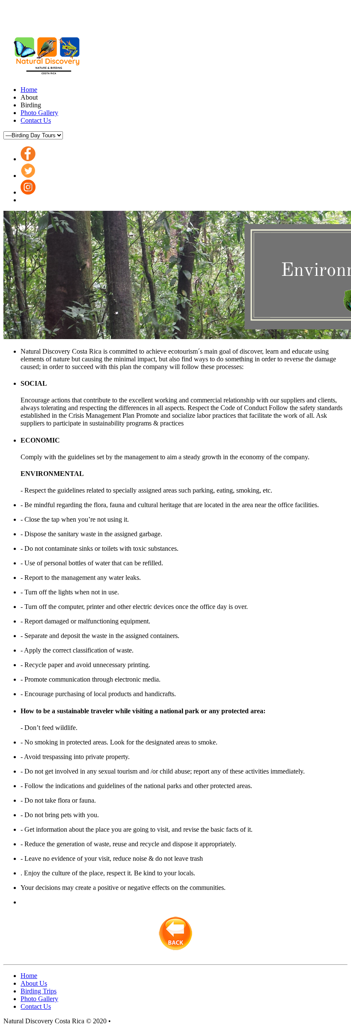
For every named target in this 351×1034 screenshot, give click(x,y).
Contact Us (36, 120)
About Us (34, 983)
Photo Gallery (39, 112)
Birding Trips (39, 991)
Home (29, 89)
